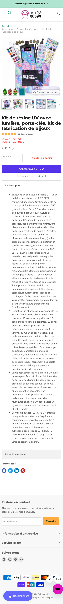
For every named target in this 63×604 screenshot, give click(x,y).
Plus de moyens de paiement (31, 176)
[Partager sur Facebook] (4, 470)
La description (13, 185)
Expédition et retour (15, 454)
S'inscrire (50, 521)
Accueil (5, 26)
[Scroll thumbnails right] (58, 104)
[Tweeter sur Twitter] (10, 470)
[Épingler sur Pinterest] (23, 470)
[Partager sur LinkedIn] (16, 470)
